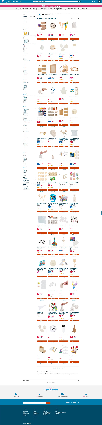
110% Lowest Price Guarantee (46, 412)
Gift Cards (24, 412)
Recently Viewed (26, 380)
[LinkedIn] (69, 402)
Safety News (56, 411)
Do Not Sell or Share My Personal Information (60, 412)
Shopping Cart (35, 414)
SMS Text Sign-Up (25, 415)
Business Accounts (25, 410)
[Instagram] (78, 402)
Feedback (101, 213)
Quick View (42, 40)
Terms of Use (56, 409)
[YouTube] (76, 402)
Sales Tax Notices (36, 416)
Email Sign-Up (24, 414)
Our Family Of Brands (45, 414)
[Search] (79, 1)
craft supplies (72, 373)
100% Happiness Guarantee (46, 413)
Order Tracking (35, 410)
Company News (45, 415)
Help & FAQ (35, 409)
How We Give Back (45, 409)
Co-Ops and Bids (25, 409)
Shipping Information (36, 413)
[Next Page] (64, 368)
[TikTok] (74, 402)
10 (62, 367)
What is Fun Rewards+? (25, 416)
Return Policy (35, 412)
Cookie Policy (56, 414)
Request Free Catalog (25, 411)
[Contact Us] (95, 1)
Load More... (24, 55)
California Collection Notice (58, 410)
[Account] (97, 1)
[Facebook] (67, 402)
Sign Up (48, 402)
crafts (40, 373)
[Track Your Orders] (93, 1)
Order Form (35, 411)
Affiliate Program (45, 411)
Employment (44, 410)
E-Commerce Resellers (57, 413)
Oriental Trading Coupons (26, 413)
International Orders (36, 415)
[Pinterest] (71, 402)
